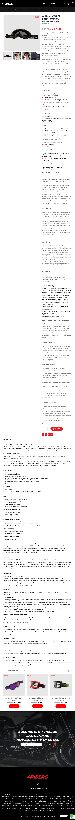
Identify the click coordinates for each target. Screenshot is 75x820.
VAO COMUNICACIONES (48, 816)
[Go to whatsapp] (71, 816)
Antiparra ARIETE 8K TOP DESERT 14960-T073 (42, 808)
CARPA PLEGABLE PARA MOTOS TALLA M (40, 801)
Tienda (53, 4)
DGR (46, 788)
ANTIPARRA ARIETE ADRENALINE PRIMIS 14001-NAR (39, 807)
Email (51, 434)
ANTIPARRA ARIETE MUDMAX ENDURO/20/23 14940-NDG (56, 803)
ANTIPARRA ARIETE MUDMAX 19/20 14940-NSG (14, 805)
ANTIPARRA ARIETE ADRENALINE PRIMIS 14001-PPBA (42, 805)
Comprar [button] (14, 706)
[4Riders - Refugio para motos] (7, 3)
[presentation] (4, 33)
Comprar (57, 429)
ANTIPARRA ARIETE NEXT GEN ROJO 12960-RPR (40, 810)
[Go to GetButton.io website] (71, 818)
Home (45, 4)
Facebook (43, 434)
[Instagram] (68, 4)
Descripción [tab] (7, 439)
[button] (67, 671)
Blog (63, 4)
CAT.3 (17, 697)
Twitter (46, 434)
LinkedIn (49, 434)
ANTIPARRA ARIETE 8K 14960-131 (21, 808)
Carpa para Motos (39, 788)
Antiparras (13, 697)
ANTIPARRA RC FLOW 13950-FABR (15, 807)
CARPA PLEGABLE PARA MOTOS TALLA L (17, 801)
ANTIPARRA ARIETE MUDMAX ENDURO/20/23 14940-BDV (25, 803)
